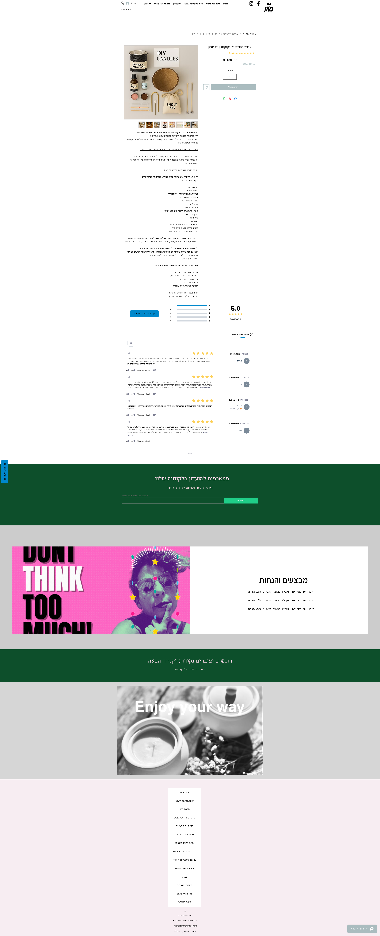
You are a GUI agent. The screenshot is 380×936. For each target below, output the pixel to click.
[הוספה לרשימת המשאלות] (206, 87)
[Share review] (129, 353)
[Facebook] (258, 3)
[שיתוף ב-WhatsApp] (224, 98)
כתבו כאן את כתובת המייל (134, 496)
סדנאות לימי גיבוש (184, 800)
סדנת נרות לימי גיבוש (184, 817)
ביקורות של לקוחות (184, 868)
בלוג (184, 877)
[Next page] (183, 451)
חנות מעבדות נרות (184, 843)
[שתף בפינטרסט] (230, 98)
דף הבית (184, 792)
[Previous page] (197, 451)
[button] (122, 3)
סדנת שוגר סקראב (184, 834)
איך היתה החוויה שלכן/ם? (144, 313)
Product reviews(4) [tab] (242, 334)
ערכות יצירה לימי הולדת (184, 860)
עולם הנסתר (184, 902)
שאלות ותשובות (184, 885)
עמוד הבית (249, 34)
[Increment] (225, 77)
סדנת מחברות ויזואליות (184, 851)
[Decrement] (234, 77)
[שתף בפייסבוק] (235, 98)
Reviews (4, 471)
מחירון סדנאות (184, 893)
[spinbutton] (229, 77)
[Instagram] (251, 3)
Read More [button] (205, 387)
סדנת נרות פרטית (184, 826)
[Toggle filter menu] (131, 343)
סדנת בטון (184, 809)
